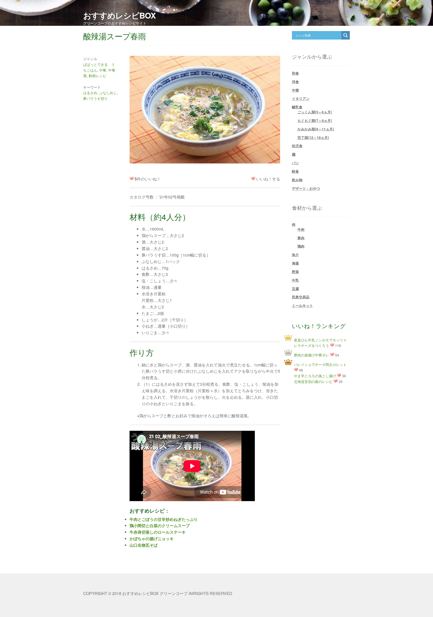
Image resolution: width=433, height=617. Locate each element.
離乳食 (297, 106)
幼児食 (297, 145)
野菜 (295, 271)
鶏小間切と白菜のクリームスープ (160, 525)
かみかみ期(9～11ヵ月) (315, 128)
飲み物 (297, 179)
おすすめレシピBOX (119, 15)
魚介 (295, 254)
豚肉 (300, 237)
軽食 (295, 171)
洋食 (295, 81)
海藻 (295, 263)
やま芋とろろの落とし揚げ (315, 375)
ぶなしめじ (108, 92)
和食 (295, 73)
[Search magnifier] (345, 35)
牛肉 (300, 229)
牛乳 (295, 280)
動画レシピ (97, 75)
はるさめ (90, 92)
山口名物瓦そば (144, 545)
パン (295, 162)
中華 (102, 70)
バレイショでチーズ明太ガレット (320, 364)
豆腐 (295, 288)
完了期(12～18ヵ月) (313, 137)
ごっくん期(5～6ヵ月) (314, 111)
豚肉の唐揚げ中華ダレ (311, 354)
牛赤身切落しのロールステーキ (158, 532)
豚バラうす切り (95, 98)
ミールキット (302, 305)
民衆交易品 (300, 296)
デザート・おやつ (306, 188)
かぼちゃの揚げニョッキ (152, 538)
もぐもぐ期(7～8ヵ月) (314, 120)
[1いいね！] (253, 178)
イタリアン (300, 98)
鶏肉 (300, 246)
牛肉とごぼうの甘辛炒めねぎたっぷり (164, 519)
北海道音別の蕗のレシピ (313, 381)
